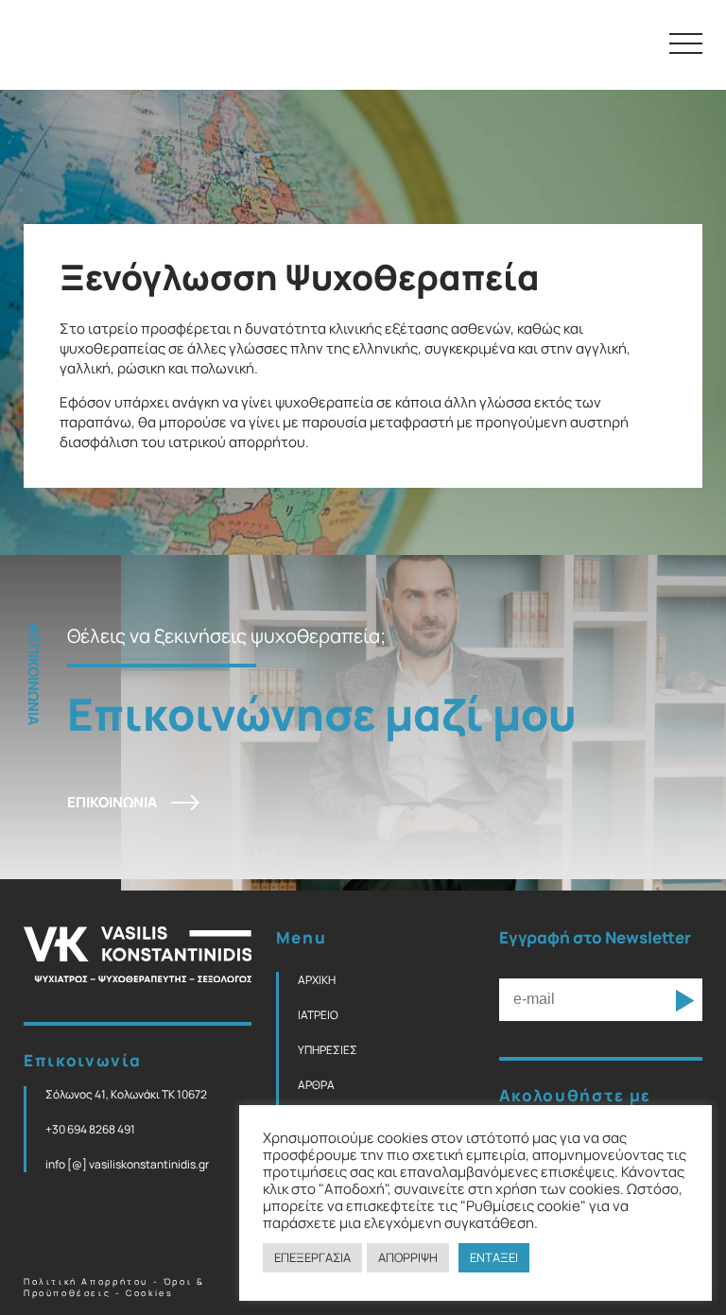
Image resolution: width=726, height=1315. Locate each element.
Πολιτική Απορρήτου (86, 1282)
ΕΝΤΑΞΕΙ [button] (494, 1257)
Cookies (149, 1293)
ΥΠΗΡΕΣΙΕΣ (327, 1050)
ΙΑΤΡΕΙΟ (318, 1015)
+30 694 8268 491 (90, 1129)
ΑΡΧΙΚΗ (317, 980)
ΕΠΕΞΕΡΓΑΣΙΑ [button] (312, 1257)
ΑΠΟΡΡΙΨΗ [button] (408, 1257)
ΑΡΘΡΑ (316, 1085)
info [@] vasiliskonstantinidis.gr (127, 1164)
